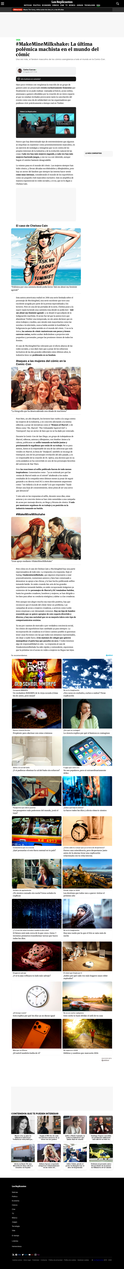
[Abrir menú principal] (2, 3)
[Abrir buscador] (117, 3)
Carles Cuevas (30, 70)
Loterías (15, 1241)
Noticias (28, 5)
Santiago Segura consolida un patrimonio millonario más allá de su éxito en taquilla (101, 1137)
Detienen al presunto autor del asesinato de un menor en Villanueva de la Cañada (101, 1165)
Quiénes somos (17, 1260)
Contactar (44, 1260)
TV (66, 5)
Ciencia (55, 5)
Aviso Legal (27, 1260)
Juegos (80, 5)
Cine (62, 5)
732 (38, 1255)
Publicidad (35, 1260)
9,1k (32, 1255)
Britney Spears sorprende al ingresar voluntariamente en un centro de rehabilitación (48, 1165)
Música (72, 5)
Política (37, 5)
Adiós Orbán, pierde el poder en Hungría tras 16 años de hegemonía (75, 1165)
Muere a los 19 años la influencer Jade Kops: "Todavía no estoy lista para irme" (23, 1137)
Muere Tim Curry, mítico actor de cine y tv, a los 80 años (39, 10)
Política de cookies (70, 1260)
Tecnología (89, 5)
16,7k (26, 1255)
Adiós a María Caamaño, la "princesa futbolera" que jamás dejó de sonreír (75, 1137)
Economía (46, 5)
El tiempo (15, 1236)
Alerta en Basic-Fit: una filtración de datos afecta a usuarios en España (23, 1165)
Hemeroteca (17, 1246)
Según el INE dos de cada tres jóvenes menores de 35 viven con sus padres (49, 1137)
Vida (98, 5)
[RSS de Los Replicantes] (13, 1255)
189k (19, 1255)
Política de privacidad (55, 1260)
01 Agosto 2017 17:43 (30, 72)
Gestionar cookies (83, 1260)
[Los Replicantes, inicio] (62, 2)
